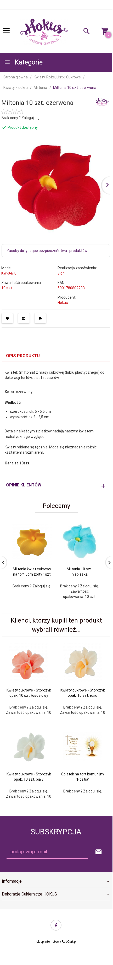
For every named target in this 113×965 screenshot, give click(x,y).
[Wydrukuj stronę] (40, 318)
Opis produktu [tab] (23, 355)
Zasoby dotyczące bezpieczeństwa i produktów (47, 251)
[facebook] (55, 925)
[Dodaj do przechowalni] (7, 318)
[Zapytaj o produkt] (24, 318)
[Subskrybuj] (98, 852)
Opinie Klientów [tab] (23, 485)
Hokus (63, 303)
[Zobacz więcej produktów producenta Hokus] (102, 102)
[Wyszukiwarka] (83, 32)
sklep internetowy (48, 941)
